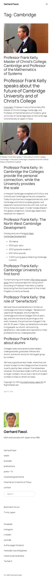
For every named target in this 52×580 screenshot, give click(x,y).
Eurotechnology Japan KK (32, 382)
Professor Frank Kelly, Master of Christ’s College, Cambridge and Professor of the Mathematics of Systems (25, 66)
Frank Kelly (8, 107)
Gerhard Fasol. (11, 4)
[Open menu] (46, 4)
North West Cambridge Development (19, 235)
